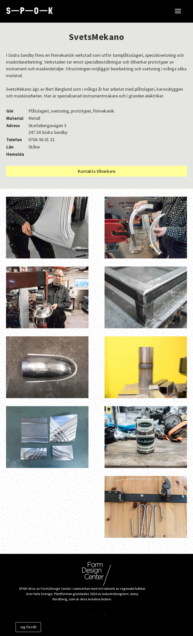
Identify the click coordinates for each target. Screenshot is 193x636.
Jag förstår (28, 627)
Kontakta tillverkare (96, 171)
